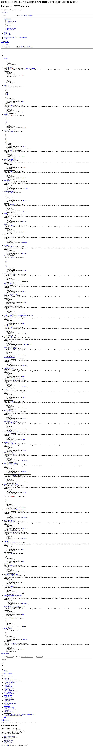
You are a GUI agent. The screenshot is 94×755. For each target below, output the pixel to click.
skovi (23, 101)
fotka (5, 234)
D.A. (23, 582)
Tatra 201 (6, 104)
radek (23, 146)
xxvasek (13, 464)
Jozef (23, 376)
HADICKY (6, 541)
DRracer (13, 115)
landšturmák (13, 225)
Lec (12, 607)
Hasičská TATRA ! (8, 442)
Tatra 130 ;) (6, 114)
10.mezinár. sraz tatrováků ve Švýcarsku (13, 595)
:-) (4, 495)
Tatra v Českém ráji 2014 (9, 170)
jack (12, 586)
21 (7, 96)
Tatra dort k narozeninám (9, 357)
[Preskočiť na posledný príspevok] (25, 75)
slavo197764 (14, 454)
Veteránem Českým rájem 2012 (11, 294)
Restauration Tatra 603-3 (9, 273)
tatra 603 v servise (8, 628)
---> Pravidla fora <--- (9, 67)
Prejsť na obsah (4, 12)
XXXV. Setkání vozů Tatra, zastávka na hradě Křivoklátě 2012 (18, 315)
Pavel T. (11, 150)
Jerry (23, 156)
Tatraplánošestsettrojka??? (10, 159)
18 (7, 92)
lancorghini (13, 236)
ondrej (12, 192)
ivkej (23, 614)
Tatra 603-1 (6, 85)
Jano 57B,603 (25, 200)
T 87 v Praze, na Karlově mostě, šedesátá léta (14, 378)
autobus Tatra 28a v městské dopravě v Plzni (14, 606)
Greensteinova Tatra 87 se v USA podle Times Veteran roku (17, 474)
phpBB (8, 745)
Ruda (11, 160)
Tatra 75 (24, 397)
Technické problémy (30, 68)
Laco (12, 618)
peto (23, 549)
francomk (24, 528)
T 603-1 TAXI (7, 304)
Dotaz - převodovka (8, 410)
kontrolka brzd (7, 564)
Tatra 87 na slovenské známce (10, 347)
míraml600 (24, 365)
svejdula (24, 211)
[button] (5, 58)
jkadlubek (13, 274)
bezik (23, 355)
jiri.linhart (12, 401)
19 (7, 93)
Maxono (24, 408)
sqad (12, 131)
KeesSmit (13, 390)
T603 (5, 616)
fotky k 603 (6, 130)
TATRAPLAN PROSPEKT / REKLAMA (14, 530)
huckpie (11, 486)
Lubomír (12, 204)
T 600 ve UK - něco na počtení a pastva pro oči (15, 509)
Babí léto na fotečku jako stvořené (11, 431)
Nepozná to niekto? (8, 326)
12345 (11, 369)
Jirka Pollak (13, 348)
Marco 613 (24, 639)
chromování (6, 203)
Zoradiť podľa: (17, 656)
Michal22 (24, 429)
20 (7, 94)
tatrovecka (13, 422)
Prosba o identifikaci (8, 400)
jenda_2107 (13, 411)
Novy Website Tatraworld (9, 520)
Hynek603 (13, 359)
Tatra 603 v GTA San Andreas (11, 484)
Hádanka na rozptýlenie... (9, 191)
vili (11, 306)
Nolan (12, 215)
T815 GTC (6, 641)
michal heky (13, 643)
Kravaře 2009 (7, 585)
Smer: (34, 656)
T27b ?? (5, 389)
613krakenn (13, 542)
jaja (11, 105)
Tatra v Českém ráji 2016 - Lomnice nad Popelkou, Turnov (17, 148)
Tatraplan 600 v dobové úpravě (11, 463)
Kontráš (12, 257)
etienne (11, 68)
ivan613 (24, 253)
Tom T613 (13, 443)
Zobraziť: (4, 656)
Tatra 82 (5, 224)
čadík (23, 649)
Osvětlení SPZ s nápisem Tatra (11, 574)
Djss (12, 553)
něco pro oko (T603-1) (9, 256)
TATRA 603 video (8, 336)
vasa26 (23, 323)
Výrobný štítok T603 (8, 368)
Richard (12, 575)
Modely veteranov (8, 552)
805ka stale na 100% (8, 452)
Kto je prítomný (5, 720)
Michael (24, 221)
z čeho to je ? (7, 180)
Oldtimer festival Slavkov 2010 (11, 421)
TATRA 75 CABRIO (15, 337)
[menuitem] (11, 21)
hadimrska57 (14, 181)
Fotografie (5, 42)
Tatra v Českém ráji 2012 (9, 283)
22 (7, 97)
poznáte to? (6, 245)
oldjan (23, 439)
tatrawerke (13, 433)
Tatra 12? (6, 213)
